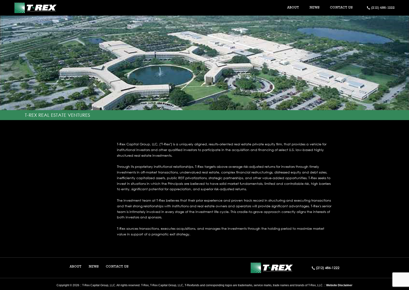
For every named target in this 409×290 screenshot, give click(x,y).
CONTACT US (341, 7)
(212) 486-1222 (382, 8)
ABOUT (75, 266)
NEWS (314, 7)
